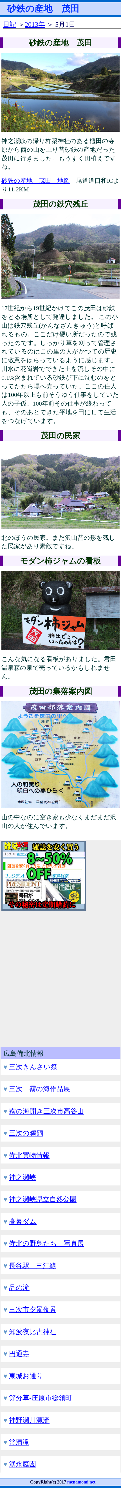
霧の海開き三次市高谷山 (46, 1111)
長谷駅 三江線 (32, 1265)
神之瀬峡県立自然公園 (43, 1199)
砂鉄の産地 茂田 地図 (35, 180)
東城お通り (26, 1376)
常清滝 (19, 1442)
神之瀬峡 (22, 1177)
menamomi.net (81, 1482)
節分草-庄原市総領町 (40, 1398)
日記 (9, 24)
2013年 (35, 24)
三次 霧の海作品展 (39, 1089)
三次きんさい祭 (33, 1067)
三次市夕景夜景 (32, 1309)
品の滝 (19, 1287)
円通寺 (19, 1353)
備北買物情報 (29, 1155)
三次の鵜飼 (26, 1133)
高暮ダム (23, 1221)
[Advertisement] (60, 976)
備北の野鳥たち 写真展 (46, 1243)
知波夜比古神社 (32, 1331)
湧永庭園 (22, 1464)
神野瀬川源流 (29, 1420)
